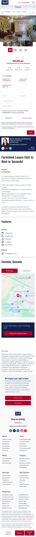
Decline (19, 533)
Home (2, 11)
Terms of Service (8, 128)
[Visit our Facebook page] (10, 430)
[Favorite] (29, 12)
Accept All (29, 533)
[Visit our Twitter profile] (14, 430)
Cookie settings (8, 533)
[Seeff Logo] (4, 2)
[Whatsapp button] (10, 148)
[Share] (33, 12)
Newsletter (8, 118)
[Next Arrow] (34, 7)
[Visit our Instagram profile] (21, 430)
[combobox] (19, 57)
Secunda (18, 11)
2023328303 (23, 144)
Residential (8, 11)
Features (18, 7)
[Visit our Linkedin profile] (18, 430)
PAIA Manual (18, 403)
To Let (13, 11)
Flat (2, 13)
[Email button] (6, 148)
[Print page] (20, 50)
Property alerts (27, 118)
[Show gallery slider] (10, 50)
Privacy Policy (28, 124)
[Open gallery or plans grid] (15, 50)
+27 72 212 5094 (23, 2)
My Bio (33, 147)
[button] (2, 28)
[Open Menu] (33, 2)
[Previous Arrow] (2, 7)
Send (30, 132)
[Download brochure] (26, 50)
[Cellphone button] (2, 148)
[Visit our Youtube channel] (25, 430)
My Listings (31, 149)
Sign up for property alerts (18, 333)
